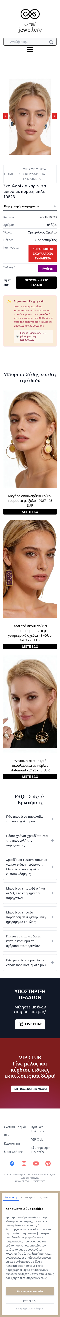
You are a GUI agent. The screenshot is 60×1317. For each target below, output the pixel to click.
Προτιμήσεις (30, 1300)
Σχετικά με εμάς (15, 1127)
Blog (7, 1135)
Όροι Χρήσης (13, 1152)
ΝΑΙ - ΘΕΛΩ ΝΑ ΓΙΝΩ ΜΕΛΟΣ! (30, 1088)
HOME (9, 174)
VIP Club (37, 1139)
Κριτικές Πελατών (37, 1129)
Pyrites (47, 269)
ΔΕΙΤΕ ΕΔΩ (30, 511)
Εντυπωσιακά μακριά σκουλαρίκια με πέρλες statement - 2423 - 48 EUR (30, 765)
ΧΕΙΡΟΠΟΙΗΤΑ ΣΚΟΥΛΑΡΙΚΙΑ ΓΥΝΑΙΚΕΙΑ (34, 174)
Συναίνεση (11, 1197)
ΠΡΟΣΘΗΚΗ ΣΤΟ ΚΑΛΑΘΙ (36, 282)
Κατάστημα (12, 1143)
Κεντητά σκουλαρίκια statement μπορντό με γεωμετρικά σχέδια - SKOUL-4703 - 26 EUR (30, 633)
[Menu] (30, 50)
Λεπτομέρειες (28, 1197)
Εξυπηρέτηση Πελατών (40, 1150)
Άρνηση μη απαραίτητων (30, 1308)
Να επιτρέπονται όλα (30, 1291)
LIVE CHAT (33, 1024)
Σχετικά (44, 1197)
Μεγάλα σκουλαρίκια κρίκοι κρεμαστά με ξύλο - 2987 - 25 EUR (30, 501)
